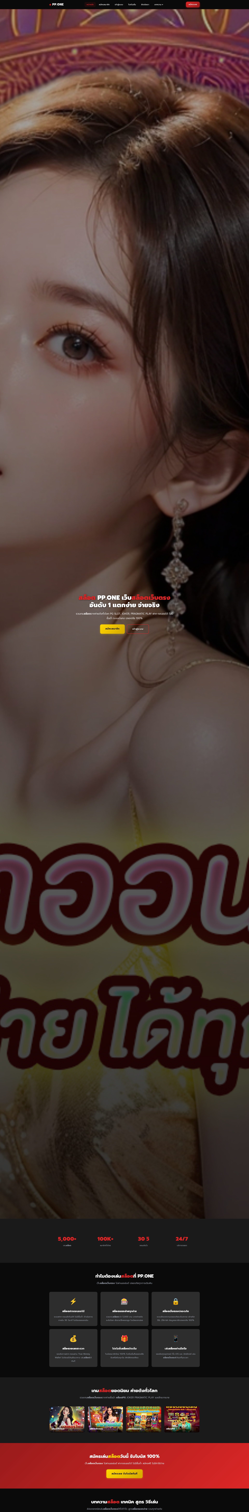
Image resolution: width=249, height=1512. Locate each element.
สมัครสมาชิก (104, 4)
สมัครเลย (193, 4)
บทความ (158, 4)
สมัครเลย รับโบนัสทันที (124, 1473)
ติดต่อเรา (145, 4)
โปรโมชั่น (132, 4)
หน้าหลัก (90, 4)
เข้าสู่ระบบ (119, 4)
